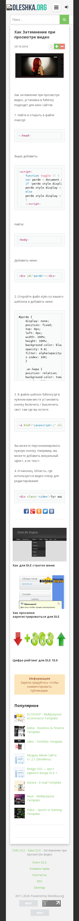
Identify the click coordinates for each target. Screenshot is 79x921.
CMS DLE (18, 850)
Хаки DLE (34, 850)
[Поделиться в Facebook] (26, 511)
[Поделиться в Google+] (32, 511)
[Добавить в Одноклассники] (39, 511)
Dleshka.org (27, 7)
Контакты (39, 875)
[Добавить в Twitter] (45, 511)
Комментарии (40, 869)
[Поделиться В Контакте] (51, 511)
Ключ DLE (39, 862)
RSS (39, 881)
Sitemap (39, 887)
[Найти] (64, 19)
